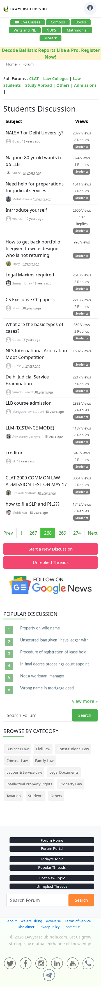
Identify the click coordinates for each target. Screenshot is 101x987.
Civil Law (43, 748)
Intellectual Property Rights (29, 783)
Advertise (53, 921)
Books (80, 22)
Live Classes (30, 22)
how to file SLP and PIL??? (32, 504)
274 (77, 533)
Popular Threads (52, 867)
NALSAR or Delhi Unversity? (34, 133)
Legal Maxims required (30, 275)
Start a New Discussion (51, 549)
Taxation (13, 795)
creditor (14, 453)
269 (62, 533)
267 (33, 533)
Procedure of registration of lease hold (53, 652)
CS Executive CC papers (30, 299)
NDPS (51, 30)
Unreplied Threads (50, 562)
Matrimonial (77, 30)
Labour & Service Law (24, 772)
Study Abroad (38, 85)
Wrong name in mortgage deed (47, 688)
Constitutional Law (73, 748)
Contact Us (72, 927)
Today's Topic (52, 858)
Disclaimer (26, 927)
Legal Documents (64, 772)
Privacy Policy (48, 927)
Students (81, 147)
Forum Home (52, 840)
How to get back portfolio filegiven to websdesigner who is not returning (33, 248)
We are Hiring (31, 921)
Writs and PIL (25, 30)
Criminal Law (17, 760)
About (12, 921)
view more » (85, 701)
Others (63, 85)
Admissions (85, 85)
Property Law (70, 783)
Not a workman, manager (42, 676)
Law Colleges (55, 78)
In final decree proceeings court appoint (54, 664)
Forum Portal (52, 848)
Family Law (44, 760)
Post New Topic (52, 877)
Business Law (17, 748)
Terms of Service (78, 921)
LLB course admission (29, 403)
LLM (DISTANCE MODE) (30, 428)
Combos (58, 22)
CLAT (34, 78)
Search (84, 715)
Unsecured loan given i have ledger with (54, 640)
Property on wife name (40, 628)
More (48, 37)
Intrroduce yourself (26, 210)
